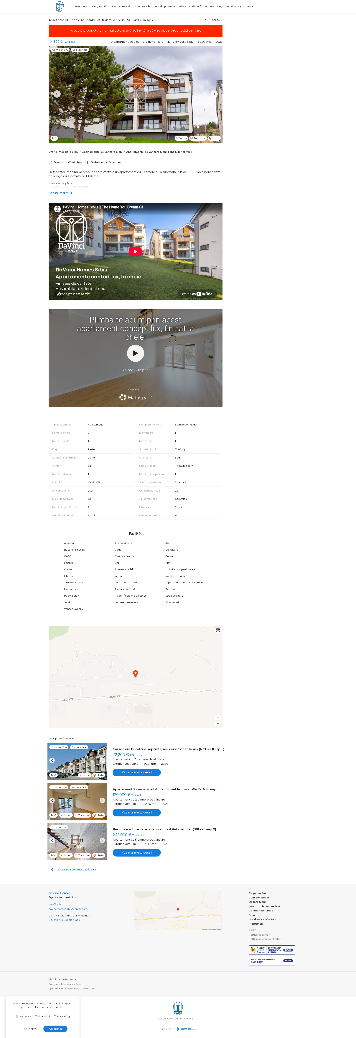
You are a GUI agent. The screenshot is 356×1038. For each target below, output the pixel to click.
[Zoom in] (218, 718)
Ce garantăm (100, 6)
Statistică (44, 1016)
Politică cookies (258, 934)
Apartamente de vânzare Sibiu (102, 151)
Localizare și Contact (239, 6)
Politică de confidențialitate (265, 938)
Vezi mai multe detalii (137, 772)
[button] (57, 94)
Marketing (63, 1016)
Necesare (25, 1016)
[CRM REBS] (185, 1028)
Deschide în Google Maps (64, 919)
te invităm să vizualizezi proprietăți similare (167, 30)
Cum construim (122, 6)
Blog (220, 6)
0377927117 (55, 903)
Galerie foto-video (201, 6)
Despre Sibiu (143, 6)
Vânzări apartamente (62, 979)
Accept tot (55, 1028)
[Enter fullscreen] (218, 630)
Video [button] (183, 138)
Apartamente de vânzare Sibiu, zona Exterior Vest (159, 151)
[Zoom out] (218, 723)
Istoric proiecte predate (170, 6)
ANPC (252, 930)
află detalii (54, 1003)
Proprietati (82, 6)
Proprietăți (256, 923)
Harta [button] (215, 138)
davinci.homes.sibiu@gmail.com (68, 908)
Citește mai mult (60, 193)
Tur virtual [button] (199, 138)
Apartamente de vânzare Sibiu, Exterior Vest (72, 988)
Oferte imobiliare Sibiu (63, 151)
